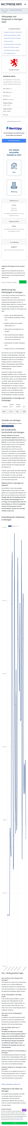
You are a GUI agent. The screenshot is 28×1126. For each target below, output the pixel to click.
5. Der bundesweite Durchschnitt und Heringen (12, 44)
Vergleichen (22, 281)
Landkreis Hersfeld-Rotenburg (16, 10)
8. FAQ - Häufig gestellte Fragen (9, 53)
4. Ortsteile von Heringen (8, 41)
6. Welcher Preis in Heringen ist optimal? (11, 47)
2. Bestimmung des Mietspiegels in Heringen (12, 35)
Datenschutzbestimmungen (18, 1119)
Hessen (6, 10)
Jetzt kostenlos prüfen (14, 140)
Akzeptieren (14, 1123)
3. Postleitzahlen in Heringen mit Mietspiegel (12, 38)
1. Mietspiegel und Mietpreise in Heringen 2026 (12, 32)
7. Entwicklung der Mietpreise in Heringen (11, 50)
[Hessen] (14, 63)
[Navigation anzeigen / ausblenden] (25, 4)
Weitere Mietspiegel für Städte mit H (11, 1084)
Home (2, 10)
